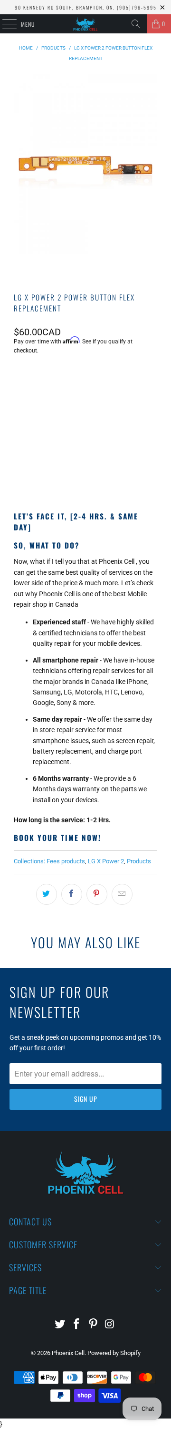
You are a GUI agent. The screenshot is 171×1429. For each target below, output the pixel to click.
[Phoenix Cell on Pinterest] (93, 1325)
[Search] (136, 23)
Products (139, 861)
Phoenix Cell (68, 1353)
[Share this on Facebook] (71, 894)
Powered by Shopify (114, 1353)
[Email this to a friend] (122, 894)
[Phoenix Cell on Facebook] (77, 1325)
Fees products (66, 861)
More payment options (85, 469)
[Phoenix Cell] (85, 23)
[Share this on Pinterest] (96, 894)
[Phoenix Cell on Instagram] (110, 1325)
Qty (18, 376)
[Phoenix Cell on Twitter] (60, 1325)
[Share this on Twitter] (46, 894)
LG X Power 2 (106, 861)
